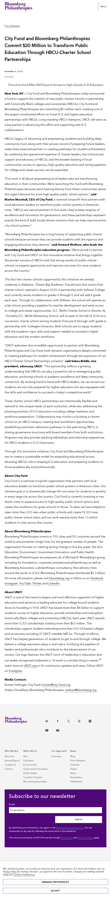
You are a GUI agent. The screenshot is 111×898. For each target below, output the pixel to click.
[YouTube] (50, 730)
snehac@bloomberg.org (81, 690)
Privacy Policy (67, 837)
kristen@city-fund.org (56, 685)
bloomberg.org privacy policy (69, 827)
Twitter (36, 583)
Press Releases (12, 26)
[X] (71, 720)
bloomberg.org (59, 578)
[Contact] (60, 730)
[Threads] (82, 720)
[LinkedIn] (50, 720)
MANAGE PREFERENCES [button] (55, 882)
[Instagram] (93, 720)
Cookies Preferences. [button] (24, 874)
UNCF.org (30, 666)
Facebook (96, 578)
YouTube (25, 583)
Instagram (11, 583)
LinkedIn (54, 583)
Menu (103, 6)
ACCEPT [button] (55, 890)
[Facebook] (60, 720)
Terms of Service (85, 837)
